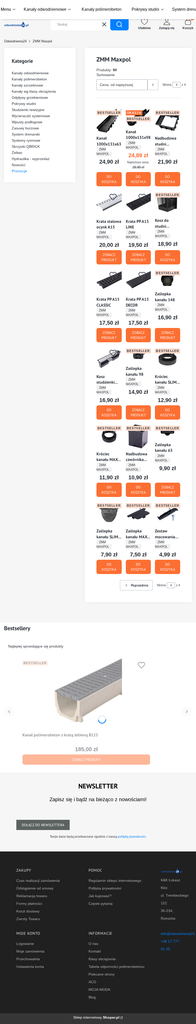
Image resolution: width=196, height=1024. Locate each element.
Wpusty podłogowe (27, 122)
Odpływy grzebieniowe (30, 97)
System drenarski (26, 134)
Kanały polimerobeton (29, 79)
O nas (93, 944)
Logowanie (25, 944)
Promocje (19, 171)
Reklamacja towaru (31, 896)
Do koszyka (109, 179)
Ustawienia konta (30, 967)
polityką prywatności (132, 836)
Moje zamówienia (30, 951)
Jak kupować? (100, 896)
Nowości (18, 165)
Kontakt (95, 951)
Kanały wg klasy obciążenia (34, 91)
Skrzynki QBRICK (26, 146)
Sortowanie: (106, 75)
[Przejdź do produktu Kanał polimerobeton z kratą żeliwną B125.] (86, 694)
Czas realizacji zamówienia (38, 881)
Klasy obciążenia (102, 959)
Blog (92, 997)
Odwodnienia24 (15, 41)
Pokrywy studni (24, 104)
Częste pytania (101, 903)
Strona (167, 85)
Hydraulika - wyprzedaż (31, 159)
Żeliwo (17, 153)
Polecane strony (102, 974)
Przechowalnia (28, 959)
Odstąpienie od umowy (34, 888)
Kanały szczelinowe (27, 85)
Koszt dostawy (28, 911)
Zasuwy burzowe (25, 128)
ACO (92, 982)
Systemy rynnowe (26, 140)
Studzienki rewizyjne (28, 110)
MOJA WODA (99, 990)
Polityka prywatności (105, 888)
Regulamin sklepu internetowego (115, 881)
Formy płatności (29, 903)
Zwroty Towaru (28, 919)
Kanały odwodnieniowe (30, 73)
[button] (119, 24)
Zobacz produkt (109, 257)
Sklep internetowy (96, 1017)
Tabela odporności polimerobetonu (116, 967)
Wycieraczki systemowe (31, 116)
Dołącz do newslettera (43, 825)
